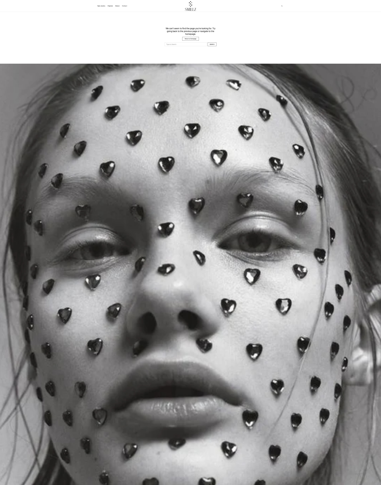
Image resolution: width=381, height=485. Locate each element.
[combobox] (186, 44)
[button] (282, 5)
